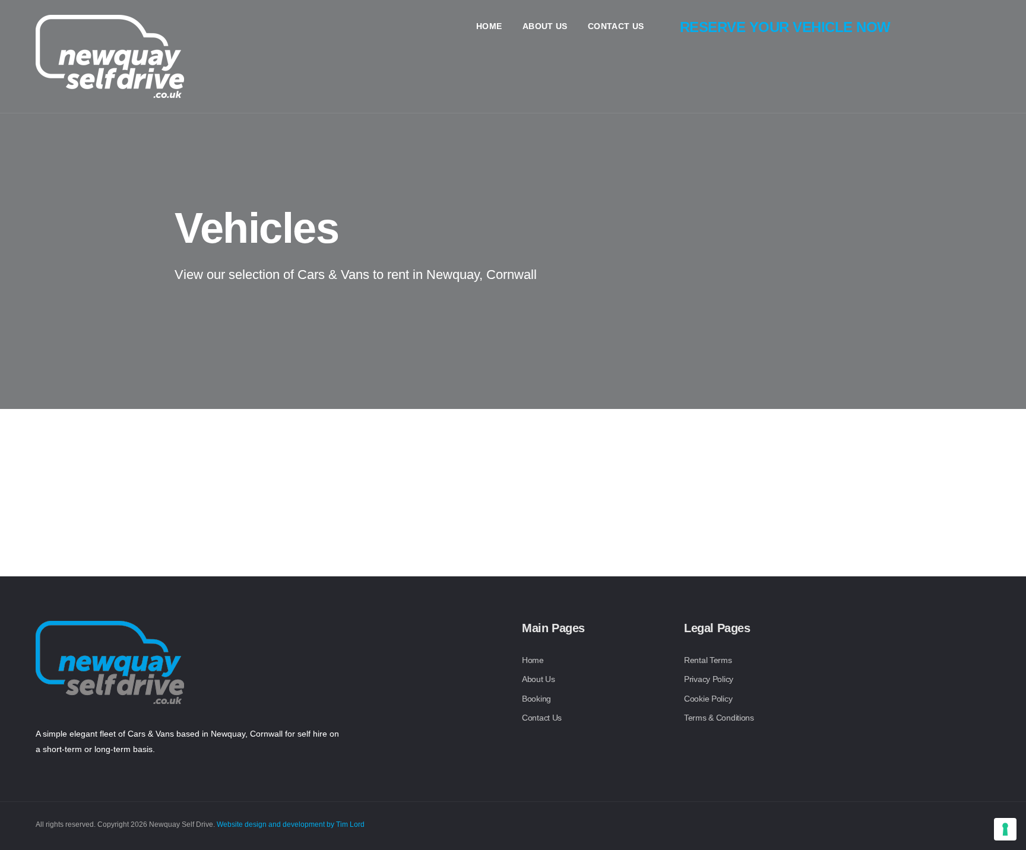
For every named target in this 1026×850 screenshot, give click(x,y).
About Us (545, 26)
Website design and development (271, 824)
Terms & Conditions (719, 717)
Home (489, 26)
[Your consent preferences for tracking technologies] (1005, 829)
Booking (536, 698)
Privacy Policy (708, 679)
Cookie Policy (708, 698)
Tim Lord (350, 824)
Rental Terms (708, 660)
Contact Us (616, 26)
